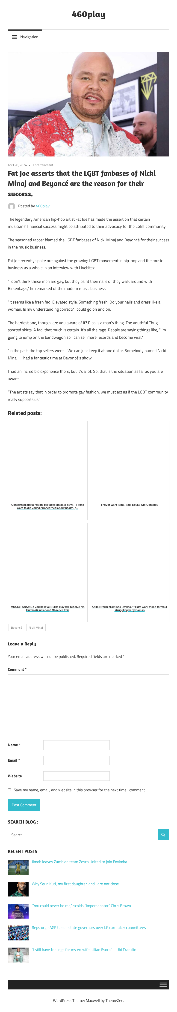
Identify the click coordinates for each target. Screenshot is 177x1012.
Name (14, 745)
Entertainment (43, 164)
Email (14, 760)
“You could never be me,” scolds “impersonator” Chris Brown (81, 906)
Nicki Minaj (36, 627)
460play (88, 14)
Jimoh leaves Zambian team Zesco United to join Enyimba (79, 862)
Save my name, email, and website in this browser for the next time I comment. (80, 790)
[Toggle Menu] (163, 985)
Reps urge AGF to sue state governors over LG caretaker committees (89, 928)
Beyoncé (16, 627)
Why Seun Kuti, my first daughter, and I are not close (75, 884)
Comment (17, 669)
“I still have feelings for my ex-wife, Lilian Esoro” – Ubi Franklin (84, 950)
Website (15, 776)
